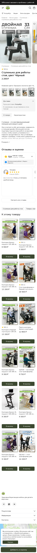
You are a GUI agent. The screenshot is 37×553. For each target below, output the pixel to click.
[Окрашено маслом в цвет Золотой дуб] (25, 92)
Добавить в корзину (18, 550)
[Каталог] (3, 8)
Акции (15, 13)
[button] (13, 208)
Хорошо (10, 542)
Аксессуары (13, 18)
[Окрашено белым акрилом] (18, 92)
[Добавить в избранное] (34, 24)
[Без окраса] (5, 92)
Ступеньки (23, 18)
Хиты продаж (25, 13)
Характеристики (19, 115)
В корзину (9, 256)
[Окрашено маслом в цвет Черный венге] (31, 92)
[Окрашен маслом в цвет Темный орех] (11, 92)
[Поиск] (30, 8)
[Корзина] (34, 8)
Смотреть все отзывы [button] (18, 200)
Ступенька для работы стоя (11, 19)
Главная (4, 18)
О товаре (6, 115)
